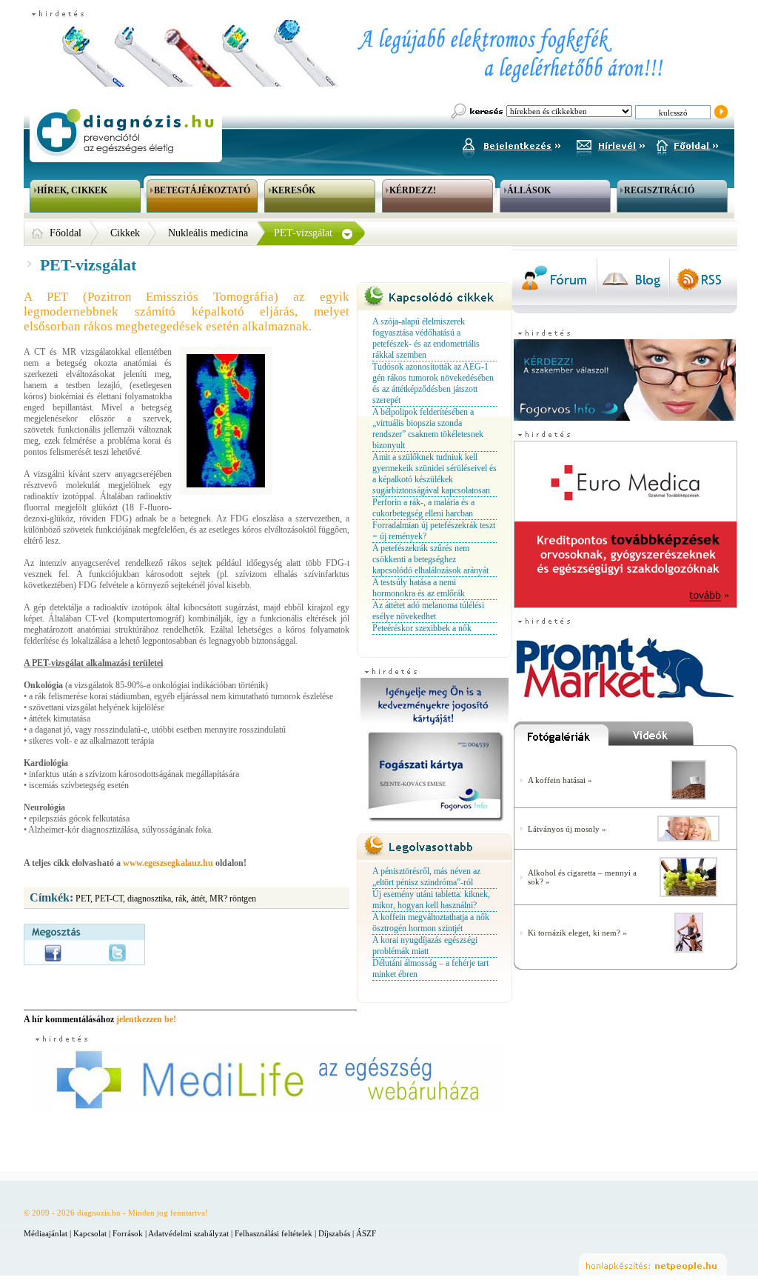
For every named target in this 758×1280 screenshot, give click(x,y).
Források (128, 1233)
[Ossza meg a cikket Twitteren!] (117, 952)
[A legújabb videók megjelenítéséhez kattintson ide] (672, 737)
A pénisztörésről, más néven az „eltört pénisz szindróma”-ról (426, 876)
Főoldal (65, 233)
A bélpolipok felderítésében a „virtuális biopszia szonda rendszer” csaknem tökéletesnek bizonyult (427, 428)
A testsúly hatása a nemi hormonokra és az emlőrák (418, 588)
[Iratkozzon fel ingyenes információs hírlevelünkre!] (611, 143)
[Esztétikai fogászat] (688, 838)
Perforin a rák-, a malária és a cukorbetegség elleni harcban (423, 508)
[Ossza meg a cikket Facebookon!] (52, 952)
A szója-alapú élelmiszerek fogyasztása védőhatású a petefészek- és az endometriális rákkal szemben (426, 338)
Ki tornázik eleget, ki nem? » (577, 932)
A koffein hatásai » (560, 780)
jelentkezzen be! (146, 1019)
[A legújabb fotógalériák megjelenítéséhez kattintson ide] (561, 737)
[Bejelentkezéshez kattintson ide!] (511, 143)
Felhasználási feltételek (273, 1233)
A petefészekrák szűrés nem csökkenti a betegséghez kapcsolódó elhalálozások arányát (430, 559)
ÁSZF (366, 1233)
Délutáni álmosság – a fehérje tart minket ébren (430, 968)
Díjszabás (334, 1233)
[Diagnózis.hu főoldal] (123, 132)
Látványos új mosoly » (567, 828)
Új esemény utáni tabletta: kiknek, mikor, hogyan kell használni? (431, 899)
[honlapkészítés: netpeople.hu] (653, 1264)
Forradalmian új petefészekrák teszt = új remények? (433, 530)
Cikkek (125, 233)
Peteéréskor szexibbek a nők (422, 628)
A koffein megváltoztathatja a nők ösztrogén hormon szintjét (430, 922)
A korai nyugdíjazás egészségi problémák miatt (424, 945)
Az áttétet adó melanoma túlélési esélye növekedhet (428, 610)
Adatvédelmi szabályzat (188, 1233)
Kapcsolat (90, 1233)
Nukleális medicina (208, 233)
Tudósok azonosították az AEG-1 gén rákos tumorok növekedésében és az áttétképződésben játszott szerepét (433, 383)
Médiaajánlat (45, 1233)
